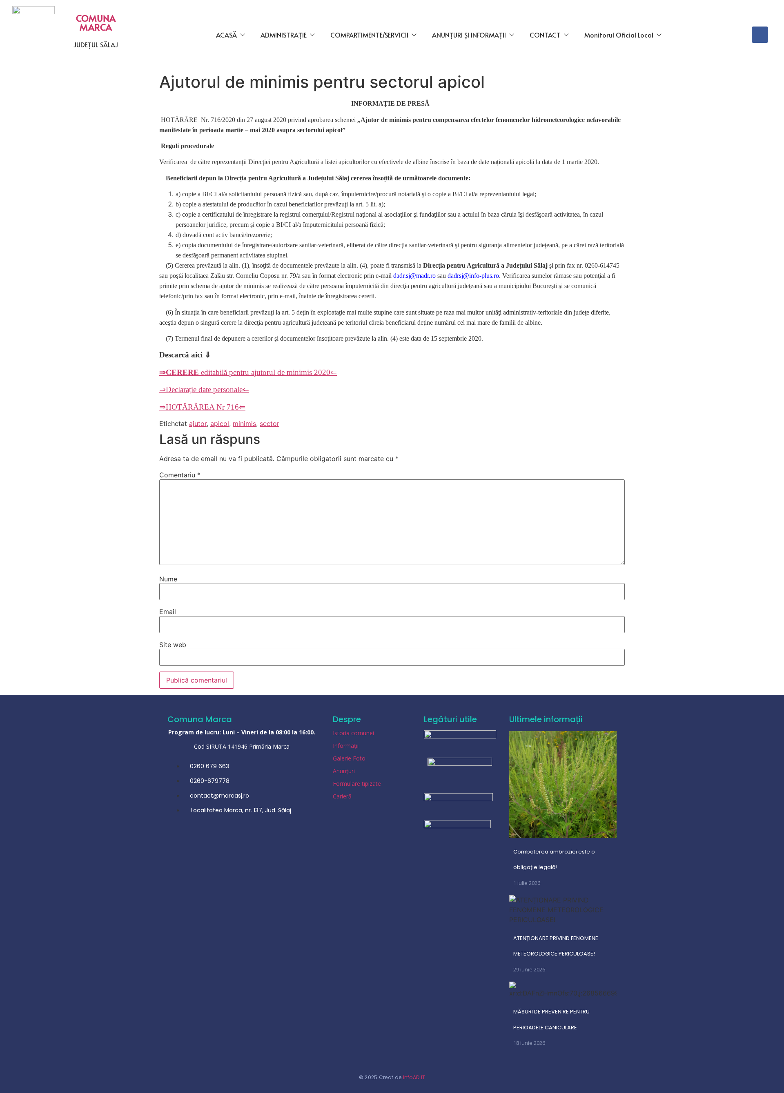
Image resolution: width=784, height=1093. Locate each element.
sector (269, 423)
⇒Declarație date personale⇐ (204, 389)
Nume (168, 579)
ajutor (198, 423)
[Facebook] (760, 35)
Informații (346, 745)
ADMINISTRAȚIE (284, 34)
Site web (172, 644)
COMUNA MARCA (96, 22)
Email (167, 611)
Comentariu (179, 475)
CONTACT (545, 34)
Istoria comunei (353, 733)
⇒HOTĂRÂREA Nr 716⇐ (202, 407)
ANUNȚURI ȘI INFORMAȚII (469, 34)
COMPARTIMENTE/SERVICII (369, 34)
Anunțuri (344, 771)
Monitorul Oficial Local (618, 34)
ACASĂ (226, 34)
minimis (244, 423)
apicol (219, 423)
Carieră (342, 796)
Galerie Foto (349, 758)
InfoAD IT (414, 1077)
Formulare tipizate (357, 783)
